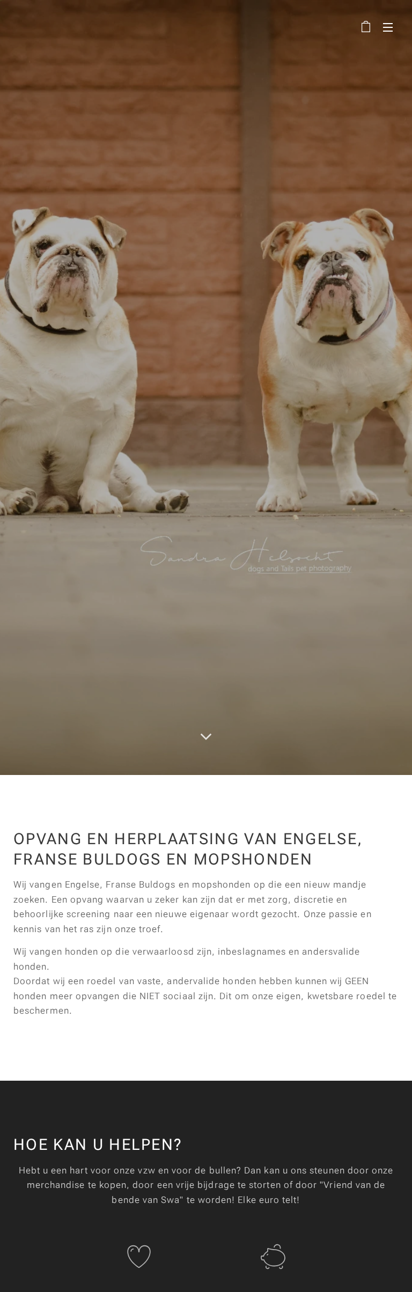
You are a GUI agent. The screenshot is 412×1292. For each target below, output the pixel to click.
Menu (388, 27)
